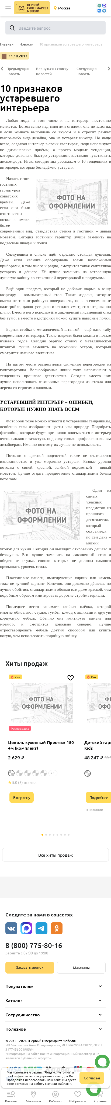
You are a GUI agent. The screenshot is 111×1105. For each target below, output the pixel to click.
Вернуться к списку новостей (52, 71)
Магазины (81, 967)
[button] (8, 8)
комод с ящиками (77, 612)
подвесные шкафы (16, 243)
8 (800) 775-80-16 (33, 945)
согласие (22, 1083)
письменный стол (95, 312)
